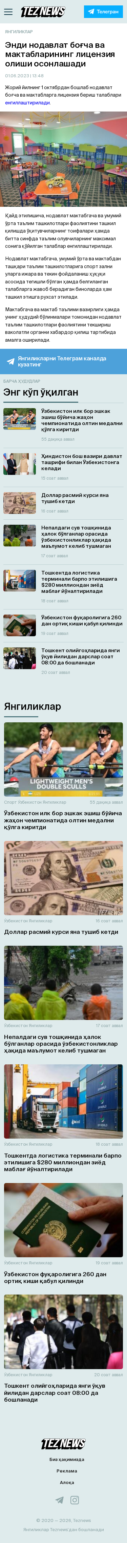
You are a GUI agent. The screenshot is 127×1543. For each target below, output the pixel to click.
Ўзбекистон (30, 802)
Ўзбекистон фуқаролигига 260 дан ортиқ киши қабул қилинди (55, 1277)
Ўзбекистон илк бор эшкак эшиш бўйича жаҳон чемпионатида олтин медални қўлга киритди (63, 820)
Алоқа (67, 1482)
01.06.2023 (17, 75)
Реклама (67, 1471)
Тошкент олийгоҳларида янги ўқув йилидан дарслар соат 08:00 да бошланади (54, 1392)
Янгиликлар (19, 31)
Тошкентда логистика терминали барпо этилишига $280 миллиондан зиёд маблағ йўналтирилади (63, 1162)
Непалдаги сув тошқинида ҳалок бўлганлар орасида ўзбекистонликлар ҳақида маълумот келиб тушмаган (61, 1044)
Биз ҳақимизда (66, 1459)
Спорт (10, 802)
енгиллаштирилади (27, 102)
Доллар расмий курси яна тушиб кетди (61, 931)
